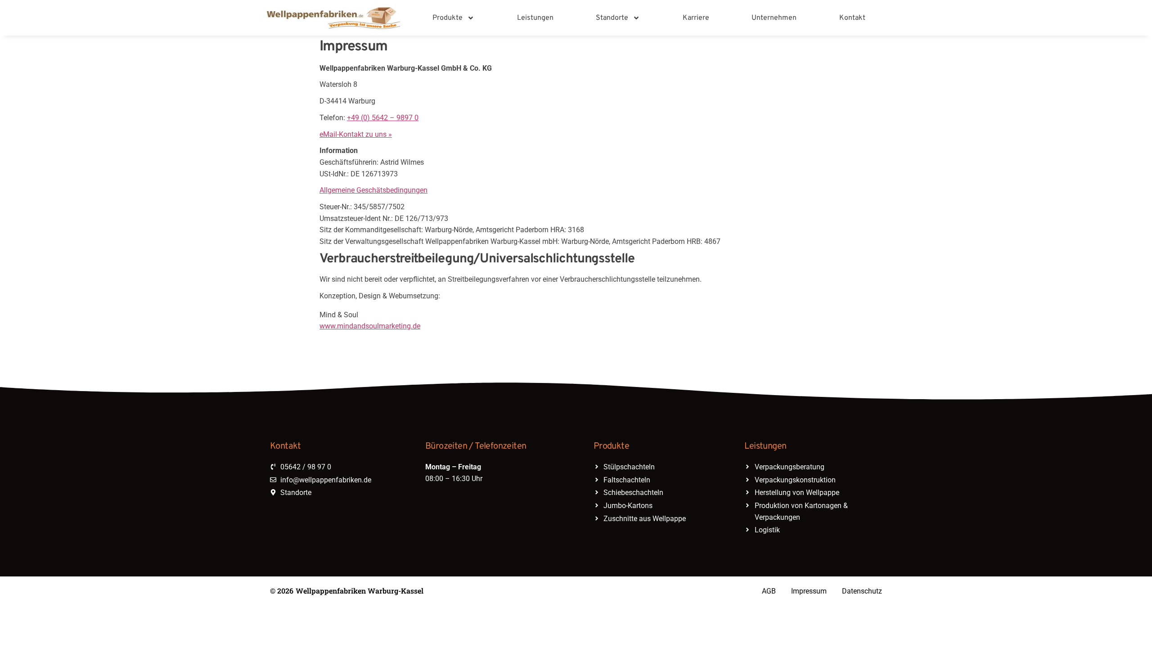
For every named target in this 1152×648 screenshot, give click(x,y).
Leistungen (535, 18)
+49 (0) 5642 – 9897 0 (382, 117)
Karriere (696, 18)
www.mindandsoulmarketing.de (370, 326)
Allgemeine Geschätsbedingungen (374, 190)
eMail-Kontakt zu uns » (356, 134)
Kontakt (852, 18)
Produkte (447, 18)
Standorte (612, 18)
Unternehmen (774, 18)
